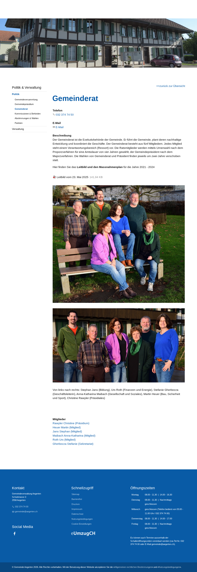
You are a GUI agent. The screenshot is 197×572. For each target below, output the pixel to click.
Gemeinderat (21, 109)
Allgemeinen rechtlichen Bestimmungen (133, 567)
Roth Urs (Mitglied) (64, 439)
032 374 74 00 (21, 506)
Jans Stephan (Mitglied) (67, 431)
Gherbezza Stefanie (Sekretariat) (73, 443)
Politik (15, 94)
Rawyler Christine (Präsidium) (71, 423)
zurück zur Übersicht (172, 86)
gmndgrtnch (26, 511)
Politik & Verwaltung (26, 87)
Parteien (18, 123)
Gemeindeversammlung (26, 99)
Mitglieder (59, 419)
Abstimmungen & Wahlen (27, 118)
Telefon (57, 110)
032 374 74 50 (65, 114)
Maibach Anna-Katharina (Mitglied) (74, 435)
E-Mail (57, 123)
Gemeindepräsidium (24, 104)
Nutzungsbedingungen (169, 567)
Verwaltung (18, 129)
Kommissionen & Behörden (28, 113)
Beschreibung (62, 135)
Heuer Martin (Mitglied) (67, 427)
